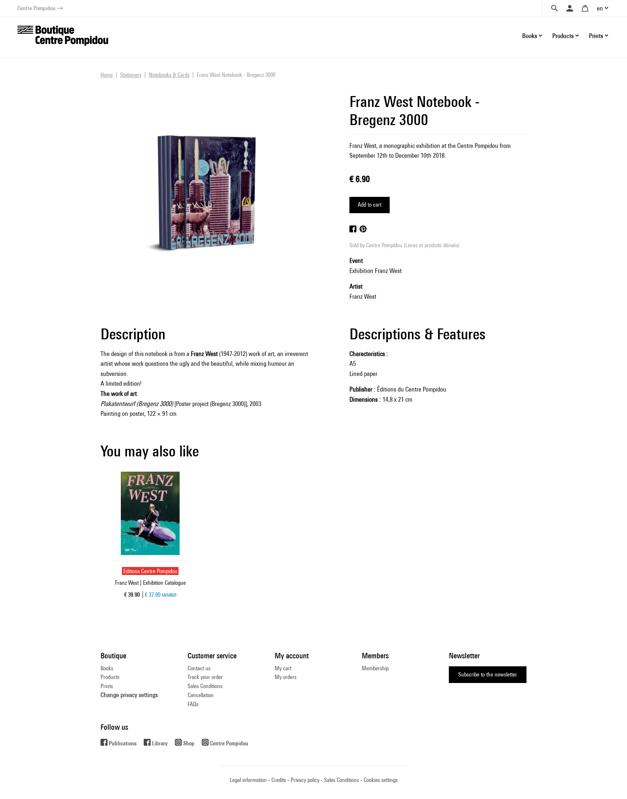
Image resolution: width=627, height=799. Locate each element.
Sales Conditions (205, 686)
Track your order (205, 677)
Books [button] (529, 36)
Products (110, 677)
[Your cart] (585, 8)
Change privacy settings (129, 695)
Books (107, 668)
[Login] (569, 8)
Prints (107, 686)
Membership (375, 668)
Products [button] (563, 36)
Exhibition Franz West (375, 270)
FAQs (193, 704)
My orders (285, 677)
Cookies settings (381, 780)
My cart (283, 668)
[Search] (554, 8)
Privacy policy (305, 780)
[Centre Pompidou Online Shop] (62, 35)
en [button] (600, 8)
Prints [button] (596, 36)
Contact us (199, 668)
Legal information (248, 780)
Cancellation (201, 695)
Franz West (362, 296)
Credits (278, 780)
